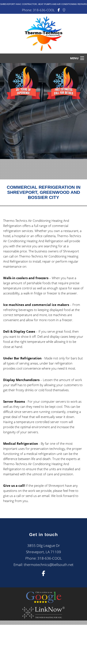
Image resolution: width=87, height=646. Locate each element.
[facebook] (43, 574)
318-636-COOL (44, 10)
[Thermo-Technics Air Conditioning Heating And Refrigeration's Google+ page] (64, 10)
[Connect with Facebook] (59, 10)
